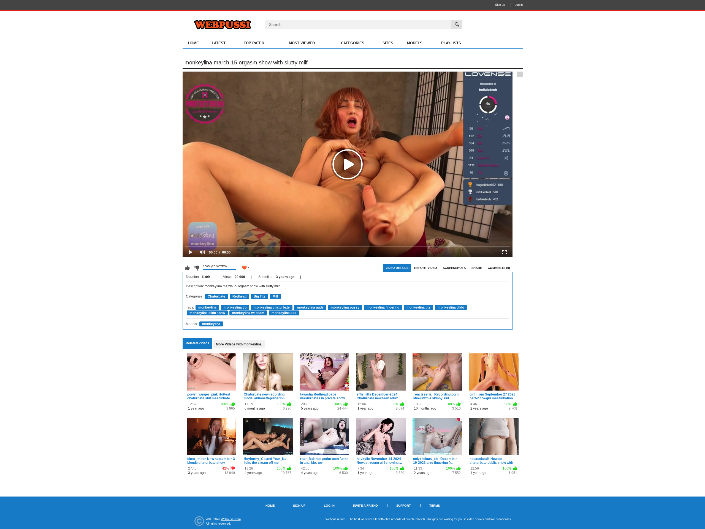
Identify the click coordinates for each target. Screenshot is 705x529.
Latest (219, 43)
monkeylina (207, 307)
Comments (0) (499, 267)
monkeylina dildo (451, 307)
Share (476, 267)
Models (414, 43)
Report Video (425, 267)
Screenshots (454, 267)
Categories (352, 43)
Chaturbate (216, 296)
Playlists (451, 43)
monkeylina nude (310, 307)
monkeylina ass (284, 313)
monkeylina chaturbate (272, 307)
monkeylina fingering (383, 307)
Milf (275, 296)
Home (193, 43)
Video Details (397, 267)
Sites (388, 43)
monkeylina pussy (345, 307)
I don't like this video (196, 267)
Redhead (239, 296)
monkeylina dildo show (207, 313)
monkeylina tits (418, 307)
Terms (434, 505)
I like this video (187, 267)
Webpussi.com (231, 519)
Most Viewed (302, 43)
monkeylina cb (235, 307)
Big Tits (259, 296)
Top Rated (254, 43)
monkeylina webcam (248, 313)
